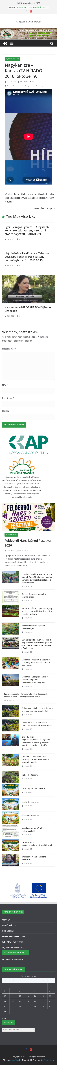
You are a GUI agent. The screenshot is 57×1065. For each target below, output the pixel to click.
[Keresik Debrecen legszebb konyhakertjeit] (10, 597)
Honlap (5, 410)
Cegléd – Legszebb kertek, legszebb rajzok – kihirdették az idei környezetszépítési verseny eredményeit (29, 198)
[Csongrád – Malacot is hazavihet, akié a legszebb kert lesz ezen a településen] (10, 664)
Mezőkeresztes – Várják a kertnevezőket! (32, 829)
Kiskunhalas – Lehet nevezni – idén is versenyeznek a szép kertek (37, 709)
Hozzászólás (9, 348)
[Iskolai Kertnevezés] (10, 804)
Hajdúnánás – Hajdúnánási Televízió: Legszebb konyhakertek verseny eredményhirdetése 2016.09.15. (27, 256)
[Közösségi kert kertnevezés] (10, 790)
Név (5, 385)
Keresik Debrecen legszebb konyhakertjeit (28, 8)
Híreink (5, 931)
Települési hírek (11, 535)
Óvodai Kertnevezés (30, 815)
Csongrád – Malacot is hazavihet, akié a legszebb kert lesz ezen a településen (36, 662)
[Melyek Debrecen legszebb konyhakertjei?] (10, 629)
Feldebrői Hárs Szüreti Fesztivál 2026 (28, 542)
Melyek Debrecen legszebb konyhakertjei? (33, 627)
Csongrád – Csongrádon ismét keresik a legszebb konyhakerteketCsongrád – (34, 679)
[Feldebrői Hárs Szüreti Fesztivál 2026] (28, 517)
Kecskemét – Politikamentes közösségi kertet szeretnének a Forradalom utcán (35, 759)
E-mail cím (8, 398)
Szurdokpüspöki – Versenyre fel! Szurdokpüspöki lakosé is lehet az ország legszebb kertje (26, 695)
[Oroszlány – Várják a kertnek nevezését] (10, 860)
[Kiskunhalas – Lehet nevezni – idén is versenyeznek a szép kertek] (10, 711)
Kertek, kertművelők (11, 936)
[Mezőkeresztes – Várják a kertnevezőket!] (10, 831)
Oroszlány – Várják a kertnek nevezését (34, 858)
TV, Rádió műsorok (12, 59)
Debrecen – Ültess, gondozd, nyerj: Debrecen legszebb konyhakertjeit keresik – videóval (36, 611)
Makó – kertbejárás (30, 775)
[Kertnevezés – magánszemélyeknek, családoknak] (10, 845)
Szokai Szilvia (12, 82)
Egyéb (5, 919)
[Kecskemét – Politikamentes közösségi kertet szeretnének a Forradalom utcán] (10, 761)
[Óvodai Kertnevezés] (10, 817)
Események (7, 925)
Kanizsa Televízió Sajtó (15, 86)
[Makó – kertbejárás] (10, 777)
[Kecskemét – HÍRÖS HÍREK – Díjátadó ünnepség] (28, 277)
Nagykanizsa (29, 86)
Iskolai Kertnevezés (30, 802)
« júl (4, 1018)
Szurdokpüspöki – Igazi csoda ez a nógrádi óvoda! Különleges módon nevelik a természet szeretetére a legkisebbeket (36, 578)
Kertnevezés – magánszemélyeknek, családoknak (36, 843)
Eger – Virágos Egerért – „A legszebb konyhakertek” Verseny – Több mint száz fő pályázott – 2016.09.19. (27, 230)
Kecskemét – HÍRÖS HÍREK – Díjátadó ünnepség (28, 309)
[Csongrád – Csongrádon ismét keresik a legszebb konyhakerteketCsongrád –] (10, 681)
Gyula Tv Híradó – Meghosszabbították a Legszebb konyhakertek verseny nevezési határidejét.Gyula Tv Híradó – (35, 741)
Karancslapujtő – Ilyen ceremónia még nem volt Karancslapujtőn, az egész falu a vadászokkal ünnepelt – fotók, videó (36, 644)
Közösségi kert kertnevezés (33, 788)
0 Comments (36, 82)
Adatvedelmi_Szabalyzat (12, 959)
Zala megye (40, 86)
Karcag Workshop (43, 208)
